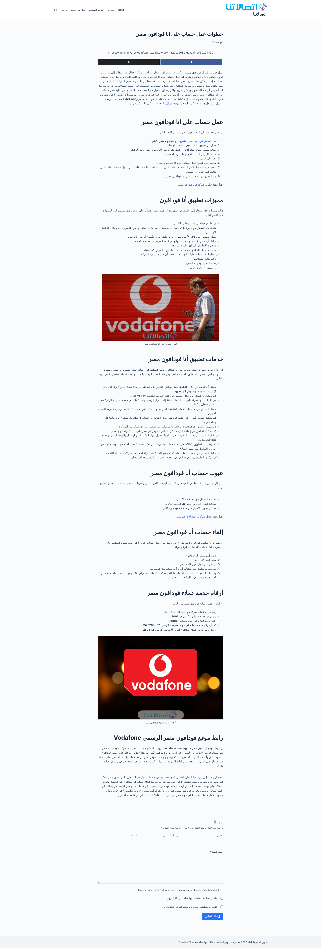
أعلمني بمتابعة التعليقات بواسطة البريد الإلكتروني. (192, 898)
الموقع (134, 835)
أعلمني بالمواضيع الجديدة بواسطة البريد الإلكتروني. (191, 906)
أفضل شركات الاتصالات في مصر (193, 516)
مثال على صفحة (78, 10)
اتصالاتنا (260, 14)
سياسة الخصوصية (96, 10)
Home (121, 10)
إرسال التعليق (212, 916)
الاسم (219, 835)
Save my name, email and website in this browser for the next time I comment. (178, 890)
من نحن (64, 10)
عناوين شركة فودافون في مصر (194, 184)
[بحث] (55, 10)
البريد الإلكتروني (171, 835)
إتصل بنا (111, 10)
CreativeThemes (188, 942)
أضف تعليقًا (216, 851)
